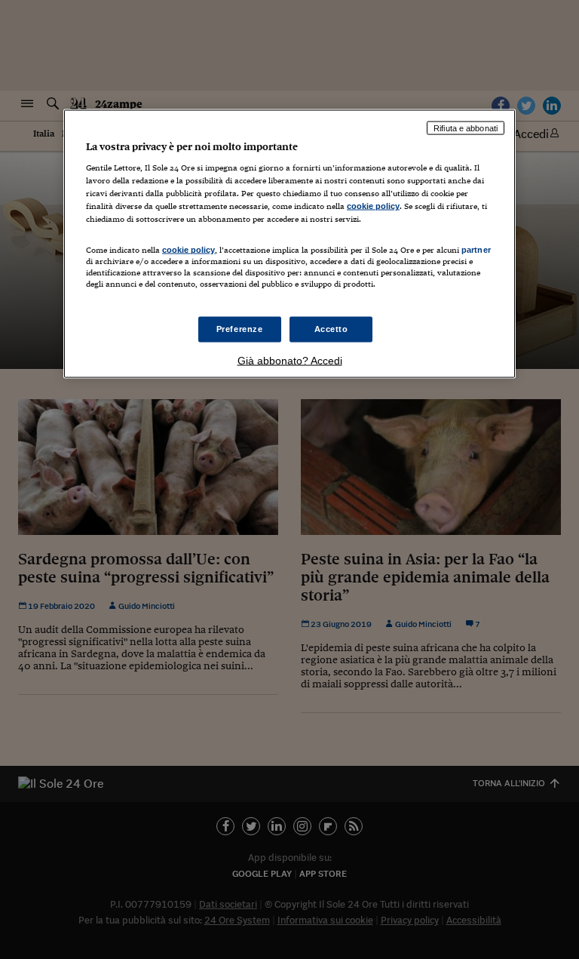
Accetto (331, 328)
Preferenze (239, 328)
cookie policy (373, 206)
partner (476, 249)
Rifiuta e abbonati (465, 127)
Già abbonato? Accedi (289, 360)
